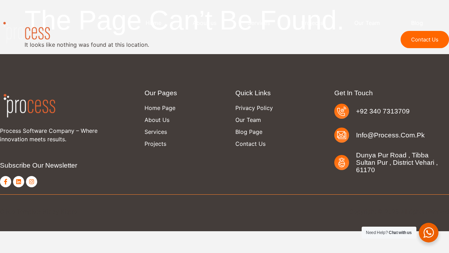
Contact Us (424, 39)
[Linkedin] (18, 181)
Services (259, 22)
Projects (312, 22)
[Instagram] (31, 181)
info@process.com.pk (390, 135)
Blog (417, 22)
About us (204, 22)
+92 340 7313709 (383, 111)
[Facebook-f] (5, 181)
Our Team (367, 22)
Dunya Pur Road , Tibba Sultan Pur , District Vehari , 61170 (397, 162)
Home (153, 22)
